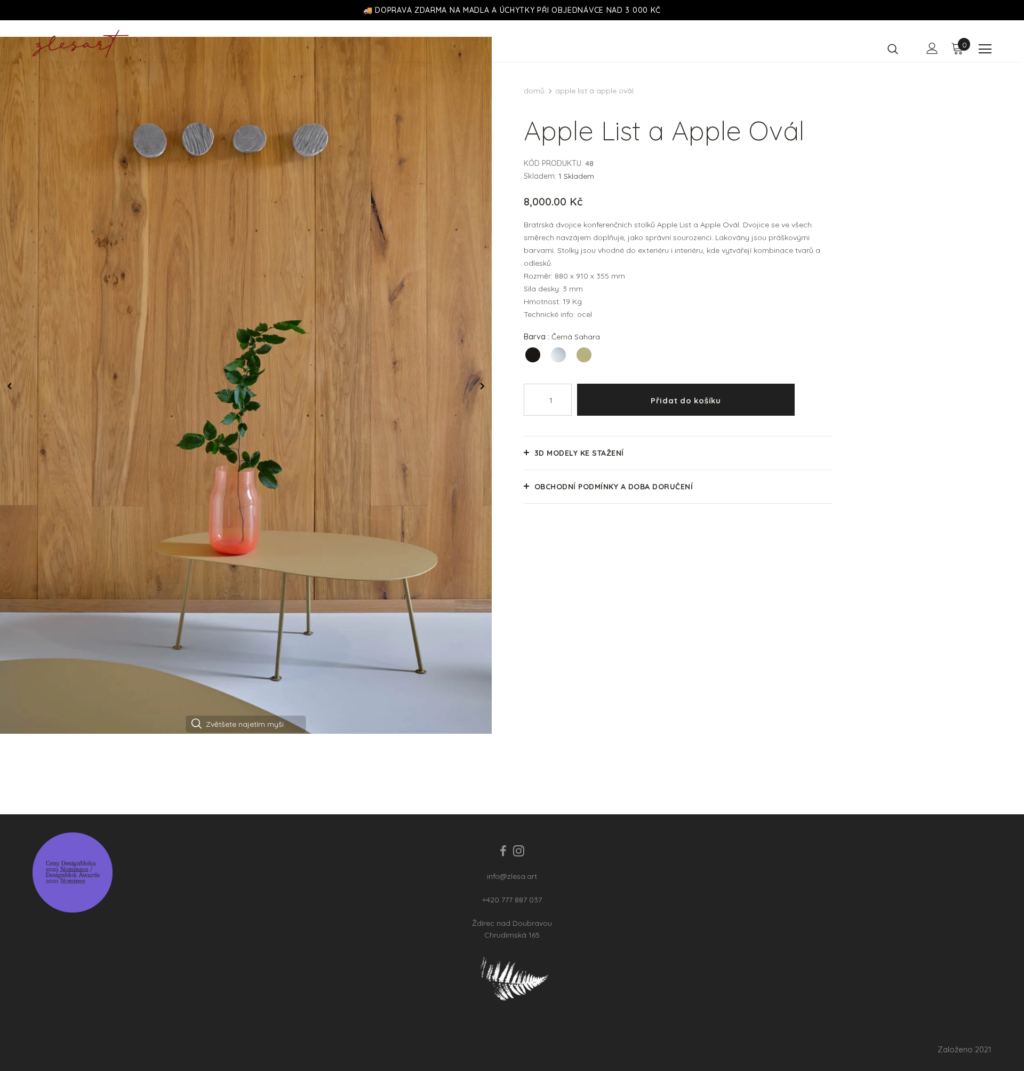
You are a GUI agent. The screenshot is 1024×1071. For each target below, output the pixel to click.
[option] (246, 384)
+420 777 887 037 (512, 900)
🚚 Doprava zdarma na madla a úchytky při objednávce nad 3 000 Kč (512, 10)
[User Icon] (932, 48)
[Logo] (87, 44)
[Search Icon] (899, 48)
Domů (534, 91)
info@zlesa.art (512, 876)
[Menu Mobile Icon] (985, 49)
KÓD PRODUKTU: (553, 163)
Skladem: (540, 176)
